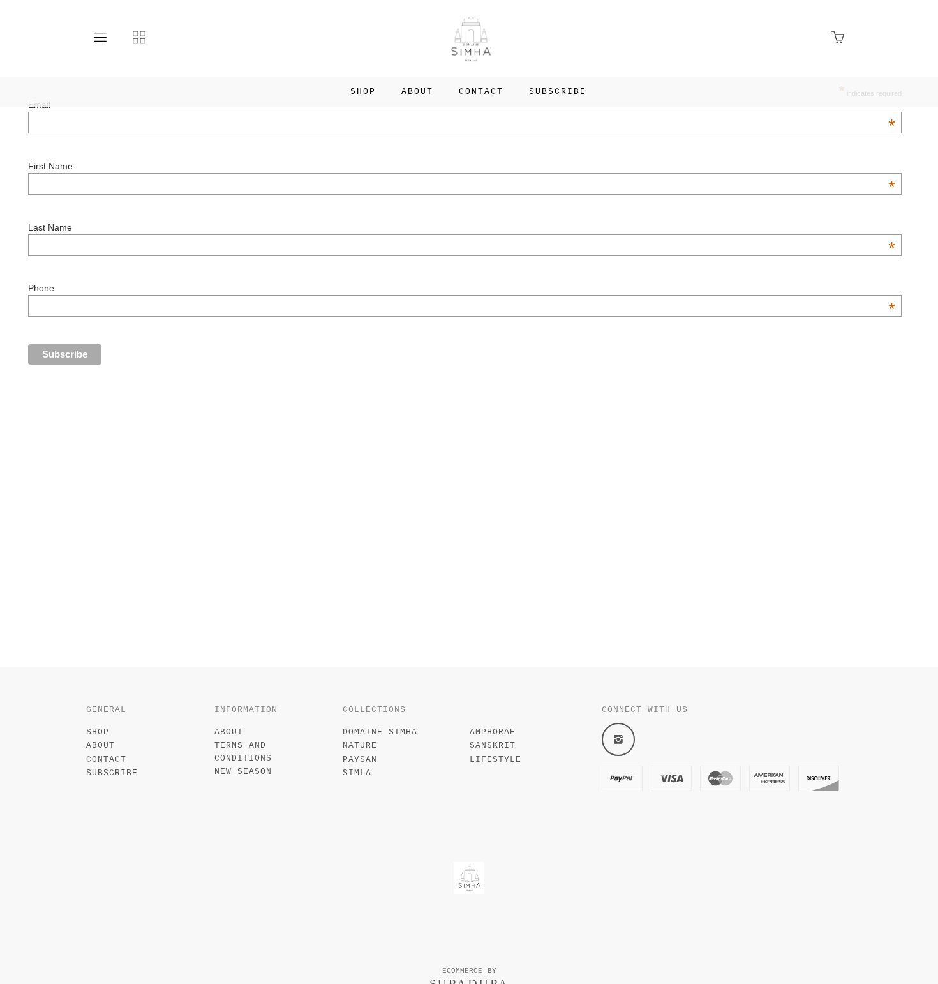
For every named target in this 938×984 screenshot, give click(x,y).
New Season (243, 771)
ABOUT (417, 91)
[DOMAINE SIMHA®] (469, 38)
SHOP (363, 91)
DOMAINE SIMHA (380, 732)
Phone (461, 288)
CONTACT (481, 91)
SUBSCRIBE (557, 91)
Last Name (461, 227)
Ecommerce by (469, 970)
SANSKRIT (493, 745)
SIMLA (357, 773)
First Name (461, 166)
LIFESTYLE (495, 759)
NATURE (360, 745)
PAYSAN (360, 759)
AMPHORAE (493, 732)
